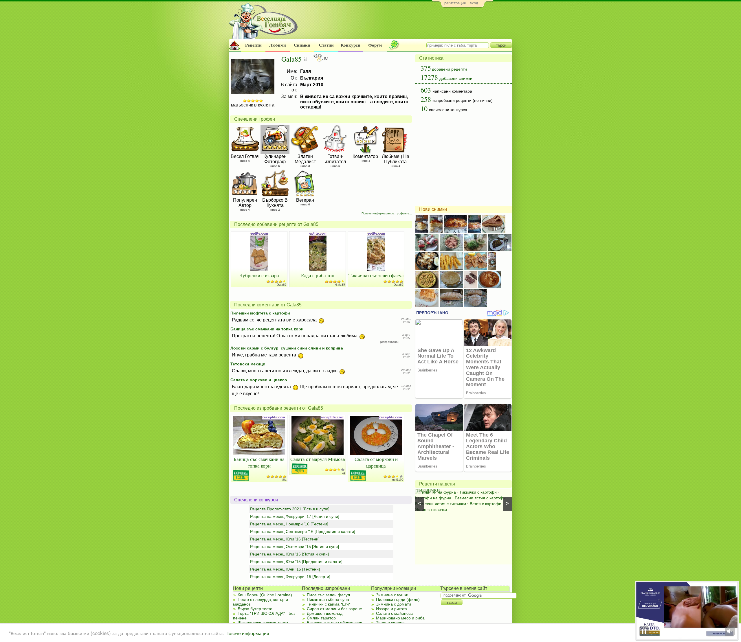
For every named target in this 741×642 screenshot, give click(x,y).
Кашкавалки (465, 492)
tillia (284, 479)
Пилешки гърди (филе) (398, 599)
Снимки (302, 45)
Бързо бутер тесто (255, 608)
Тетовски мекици (247, 364)
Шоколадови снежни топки (263, 622)
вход (474, 3)
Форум (375, 45)
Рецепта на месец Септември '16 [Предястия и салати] (302, 531)
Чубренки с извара (259, 275)
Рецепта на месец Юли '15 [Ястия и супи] (289, 554)
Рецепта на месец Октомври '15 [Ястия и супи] (294, 546)
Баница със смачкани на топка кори (267, 329)
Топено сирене (390, 622)
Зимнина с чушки (392, 595)
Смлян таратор (321, 618)
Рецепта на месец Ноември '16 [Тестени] (289, 524)
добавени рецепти (449, 69)
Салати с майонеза (394, 613)
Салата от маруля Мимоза (317, 459)
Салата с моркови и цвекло (258, 380)
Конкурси (350, 45)
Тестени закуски (435, 492)
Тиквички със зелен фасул (376, 275)
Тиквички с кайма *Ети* (328, 604)
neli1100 (397, 479)
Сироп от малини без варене (334, 608)
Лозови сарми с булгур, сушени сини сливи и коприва (286, 348)
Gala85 (282, 284)
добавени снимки (455, 78)
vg (343, 472)
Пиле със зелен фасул (328, 595)
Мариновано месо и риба (400, 618)
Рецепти (253, 45)
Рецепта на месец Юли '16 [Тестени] (285, 539)
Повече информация (247, 633)
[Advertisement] (406, 25)
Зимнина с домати (393, 604)
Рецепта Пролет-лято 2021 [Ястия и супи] (289, 509)
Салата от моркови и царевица (376, 462)
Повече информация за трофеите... (387, 213)
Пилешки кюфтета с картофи (260, 313)
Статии (326, 45)
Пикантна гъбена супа (328, 599)
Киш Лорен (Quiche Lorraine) (265, 595)
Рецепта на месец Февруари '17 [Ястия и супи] (294, 516)
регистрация (455, 3)
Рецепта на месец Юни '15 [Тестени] (285, 569)
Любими (277, 45)
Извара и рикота (391, 608)
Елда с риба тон (317, 275)
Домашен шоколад (324, 613)
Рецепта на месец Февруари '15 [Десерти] (290, 576)
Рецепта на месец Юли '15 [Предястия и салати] (296, 561)
